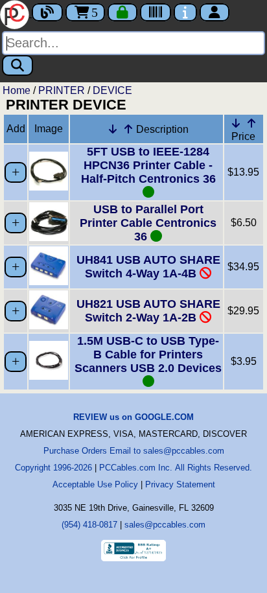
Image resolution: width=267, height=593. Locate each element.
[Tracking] (155, 12)
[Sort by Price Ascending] (251, 123)
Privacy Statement (180, 484)
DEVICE (112, 90)
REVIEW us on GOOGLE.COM (133, 417)
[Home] (16, 13)
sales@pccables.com (164, 524)
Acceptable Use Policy (95, 484)
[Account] (214, 12)
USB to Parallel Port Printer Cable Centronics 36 (148, 223)
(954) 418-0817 (89, 524)
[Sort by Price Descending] (236, 123)
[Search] (17, 65)
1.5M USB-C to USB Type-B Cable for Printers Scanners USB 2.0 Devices (148, 354)
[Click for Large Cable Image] (48, 186)
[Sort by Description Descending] (113, 129)
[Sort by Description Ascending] (128, 129)
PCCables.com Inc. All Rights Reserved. (175, 467)
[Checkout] (122, 12)
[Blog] (47, 12)
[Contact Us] (185, 12)
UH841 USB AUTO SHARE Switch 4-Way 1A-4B (148, 266)
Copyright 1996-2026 (53, 467)
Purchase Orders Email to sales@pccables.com (133, 451)
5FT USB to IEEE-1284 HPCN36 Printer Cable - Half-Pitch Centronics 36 (148, 165)
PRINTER (61, 90)
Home (16, 90)
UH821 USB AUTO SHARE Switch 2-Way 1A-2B (148, 310)
